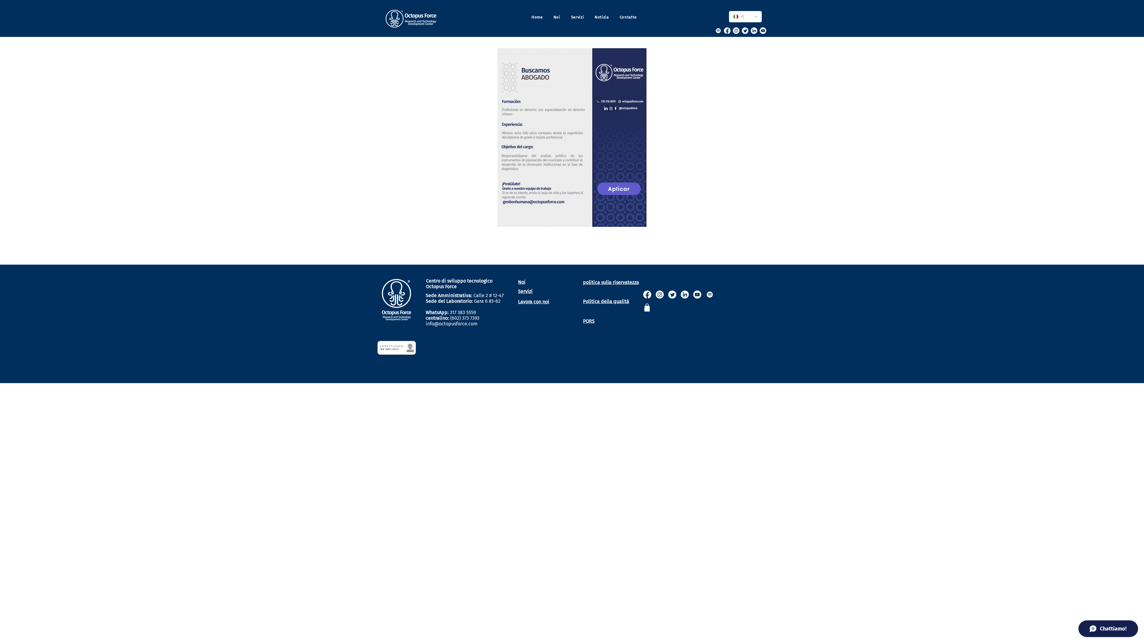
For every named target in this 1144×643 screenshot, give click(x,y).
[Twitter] (745, 30)
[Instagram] (736, 30)
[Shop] (647, 307)
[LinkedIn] (754, 30)
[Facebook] (727, 30)
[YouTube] (763, 30)
